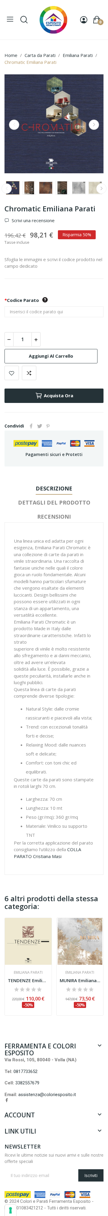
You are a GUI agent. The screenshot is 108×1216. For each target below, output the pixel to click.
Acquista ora (58, 395)
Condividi (31, 426)
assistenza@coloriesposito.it (47, 1094)
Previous (14, 125)
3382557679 (27, 1083)
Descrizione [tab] (54, 488)
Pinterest (48, 426)
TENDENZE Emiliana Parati (28, 980)
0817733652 (26, 1071)
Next (94, 125)
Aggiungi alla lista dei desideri (11, 373)
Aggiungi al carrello (51, 356)
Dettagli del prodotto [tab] (54, 502)
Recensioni (54, 516)
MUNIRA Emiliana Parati (80, 980)
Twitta (39, 426)
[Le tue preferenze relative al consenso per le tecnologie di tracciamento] (10, 1210)
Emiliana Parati (28, 972)
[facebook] (6, 1100)
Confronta (29, 373)
